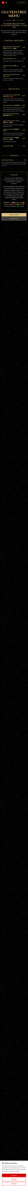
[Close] (26, 1162)
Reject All (14, 1183)
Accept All (14, 1175)
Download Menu (14, 214)
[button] (6, 2)
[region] (14, 1174)
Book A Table (14, 218)
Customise (14, 1179)
